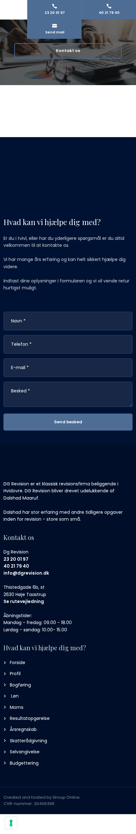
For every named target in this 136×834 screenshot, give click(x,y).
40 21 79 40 (16, 566)
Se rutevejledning (23, 601)
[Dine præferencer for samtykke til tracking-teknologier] (11, 823)
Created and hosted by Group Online (41, 797)
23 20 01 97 (15, 559)
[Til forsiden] (31, 468)
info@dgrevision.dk (26, 573)
